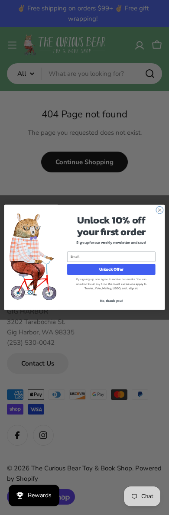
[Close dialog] (159, 210)
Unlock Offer (111, 269)
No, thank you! (111, 300)
